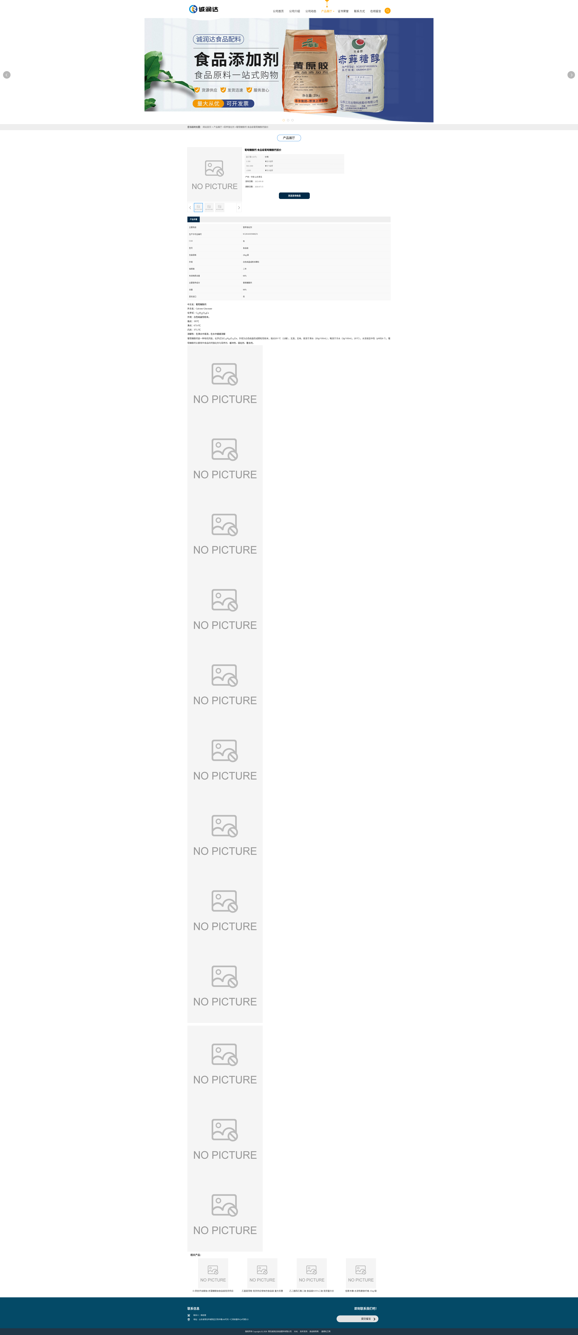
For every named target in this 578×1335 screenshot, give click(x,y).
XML (296, 1331)
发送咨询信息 (294, 196)
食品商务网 (314, 1331)
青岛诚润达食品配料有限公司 (280, 1331)
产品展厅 (218, 127)
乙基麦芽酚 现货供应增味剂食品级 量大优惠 (262, 1291)
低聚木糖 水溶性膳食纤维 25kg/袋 (361, 1291)
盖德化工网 (325, 1331)
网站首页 (207, 127)
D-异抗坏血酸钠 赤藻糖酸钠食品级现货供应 (213, 1291)
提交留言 (366, 1319)
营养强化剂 (229, 127)
